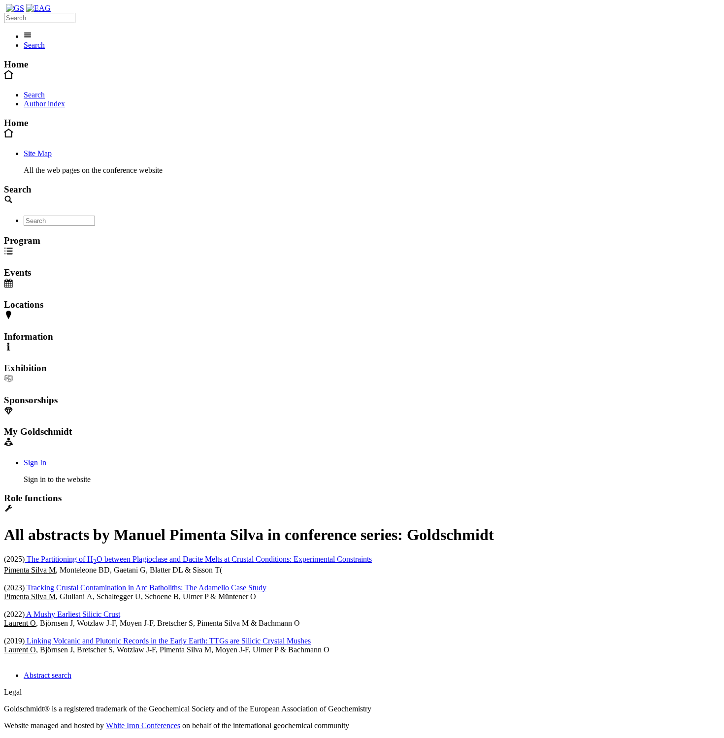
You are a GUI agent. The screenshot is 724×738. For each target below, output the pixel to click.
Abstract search (47, 675)
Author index (44, 103)
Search (34, 45)
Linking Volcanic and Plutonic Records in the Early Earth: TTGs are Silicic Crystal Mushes (168, 641)
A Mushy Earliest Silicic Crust (72, 614)
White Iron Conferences (143, 725)
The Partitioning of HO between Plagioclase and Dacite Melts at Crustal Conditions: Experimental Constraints (198, 559)
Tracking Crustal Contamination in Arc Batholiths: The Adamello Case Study (145, 587)
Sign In (35, 462)
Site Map (38, 153)
